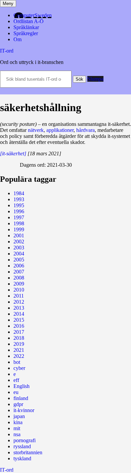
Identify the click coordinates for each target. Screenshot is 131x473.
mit (16, 428)
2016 (18, 326)
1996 (18, 211)
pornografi (24, 440)
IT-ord (6, 51)
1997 (18, 217)
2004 (18, 253)
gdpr (18, 404)
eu (15, 392)
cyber (19, 368)
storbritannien (27, 452)
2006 (18, 265)
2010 (18, 290)
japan (19, 416)
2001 (18, 235)
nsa (16, 434)
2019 (18, 344)
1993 (18, 199)
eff (16, 380)
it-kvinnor (23, 410)
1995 (18, 205)
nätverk (36, 130)
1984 (18, 193)
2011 (18, 296)
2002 (18, 241)
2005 (18, 259)
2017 (18, 332)
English (21, 386)
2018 (18, 338)
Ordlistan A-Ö (28, 21)
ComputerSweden (32, 15)
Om (17, 39)
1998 (18, 223)
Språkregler (25, 33)
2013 (18, 308)
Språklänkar (26, 27)
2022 (18, 356)
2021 (18, 350)
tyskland (22, 458)
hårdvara (85, 130)
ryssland (22, 446)
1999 (18, 229)
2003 (18, 247)
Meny (8, 3)
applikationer (60, 130)
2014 (18, 314)
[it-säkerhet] (13, 153)
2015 (18, 320)
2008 (18, 278)
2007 (18, 271)
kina (18, 422)
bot (16, 362)
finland (20, 398)
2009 (18, 284)
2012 (18, 302)
